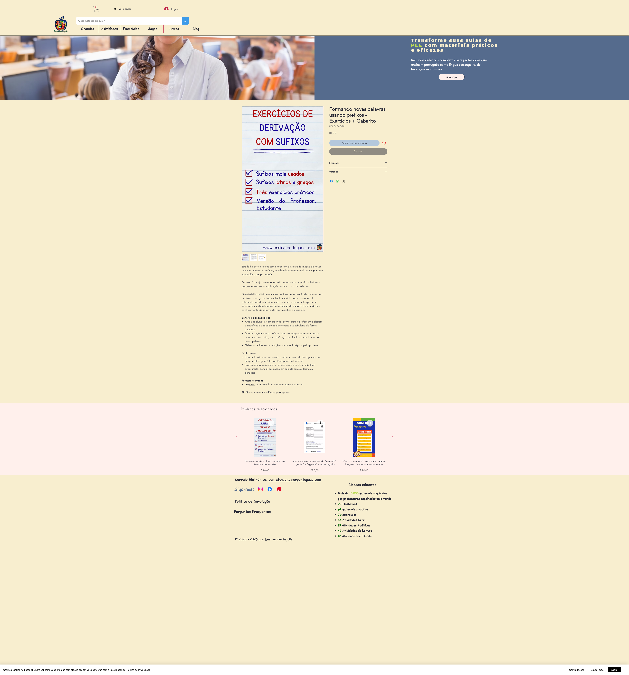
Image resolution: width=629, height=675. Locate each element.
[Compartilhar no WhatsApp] (338, 181)
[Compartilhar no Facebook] (331, 181)
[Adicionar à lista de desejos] (384, 143)
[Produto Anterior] (236, 437)
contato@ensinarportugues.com (294, 479)
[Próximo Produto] (393, 437)
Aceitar (614, 669)
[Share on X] (344, 181)
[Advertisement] (98, 625)
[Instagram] (260, 489)
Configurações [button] (576, 669)
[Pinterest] (279, 489)
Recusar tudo (597, 669)
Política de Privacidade (138, 669)
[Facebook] (270, 489)
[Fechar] (625, 669)
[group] (314, 445)
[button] (96, 9)
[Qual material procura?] (185, 21)
